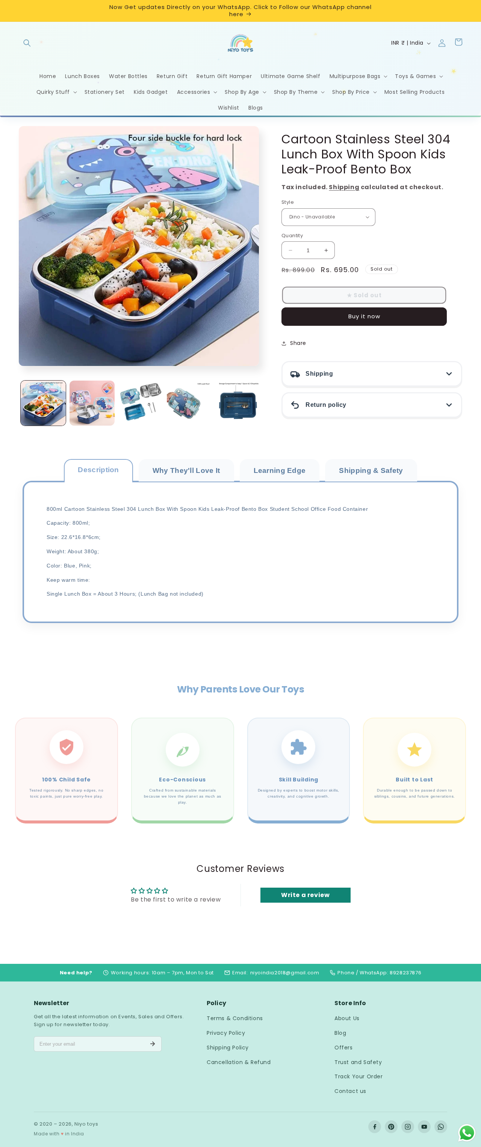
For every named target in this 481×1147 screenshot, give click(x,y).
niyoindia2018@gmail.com (284, 972)
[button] (27, 39)
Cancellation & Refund (239, 1062)
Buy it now (364, 316)
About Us (347, 1018)
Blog (340, 1033)
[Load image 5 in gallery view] (238, 403)
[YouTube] (424, 1126)
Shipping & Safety (371, 470)
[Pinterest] (391, 1126)
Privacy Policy (226, 1033)
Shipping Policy (228, 1047)
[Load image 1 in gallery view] (43, 403)
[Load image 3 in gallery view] (140, 403)
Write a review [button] (305, 895)
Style (287, 202)
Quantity (292, 235)
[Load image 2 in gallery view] (92, 403)
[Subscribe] (152, 1044)
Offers (343, 1047)
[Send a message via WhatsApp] (467, 1133)
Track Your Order (358, 1076)
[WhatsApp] (440, 1126)
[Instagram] (407, 1126)
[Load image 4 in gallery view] (189, 403)
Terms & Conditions (235, 1018)
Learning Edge (280, 470)
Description (98, 470)
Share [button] (298, 343)
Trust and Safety (358, 1062)
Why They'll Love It (186, 470)
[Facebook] (374, 1126)
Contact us (350, 1091)
